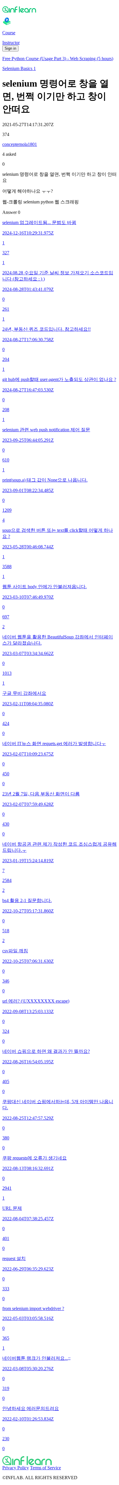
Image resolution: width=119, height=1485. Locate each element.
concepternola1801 (19, 144)
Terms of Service (45, 1467)
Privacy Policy (15, 1467)
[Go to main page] (59, 1460)
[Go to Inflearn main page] (59, 9)
